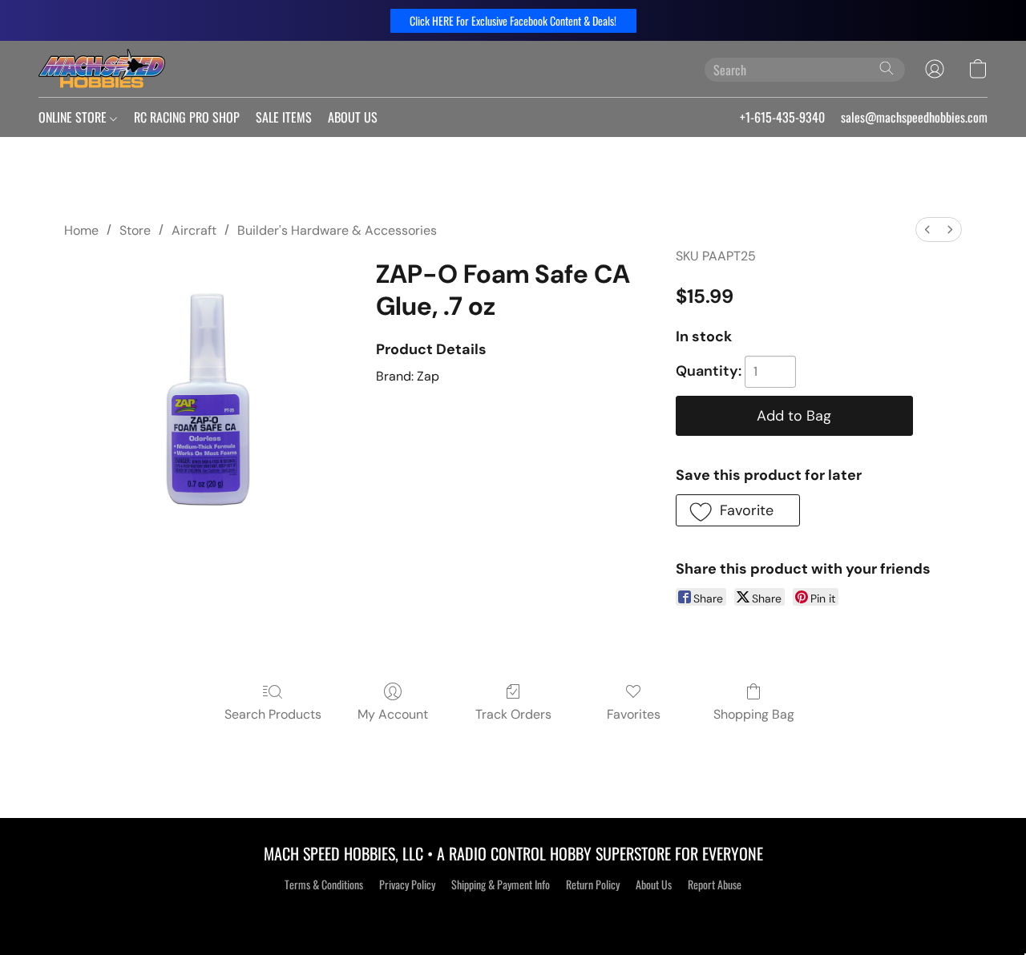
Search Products (272, 714)
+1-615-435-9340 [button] (782, 117)
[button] (513, 21)
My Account (392, 714)
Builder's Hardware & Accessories (337, 230)
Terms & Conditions (324, 884)
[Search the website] (887, 68)
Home (81, 230)
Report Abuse (714, 884)
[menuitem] (927, 229)
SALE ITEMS (284, 117)
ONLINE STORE (74, 117)
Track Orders (513, 714)
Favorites (633, 714)
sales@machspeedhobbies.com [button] (914, 117)
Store (135, 230)
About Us (654, 884)
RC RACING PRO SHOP (187, 117)
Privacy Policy (407, 884)
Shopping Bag (753, 714)
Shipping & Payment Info (500, 884)
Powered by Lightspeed (513, 913)
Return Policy (593, 884)
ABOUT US (353, 117)
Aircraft (194, 230)
